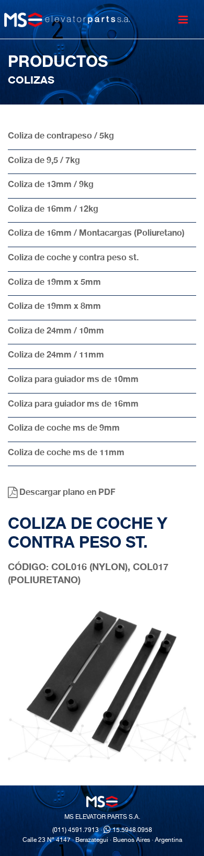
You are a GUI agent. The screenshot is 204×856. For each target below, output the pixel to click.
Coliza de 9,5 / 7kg (44, 161)
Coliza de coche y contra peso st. (73, 259)
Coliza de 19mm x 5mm (54, 283)
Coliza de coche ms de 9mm (64, 429)
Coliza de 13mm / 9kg (51, 185)
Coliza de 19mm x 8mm (54, 307)
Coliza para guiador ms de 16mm (73, 405)
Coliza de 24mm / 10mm (56, 332)
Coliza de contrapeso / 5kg (61, 137)
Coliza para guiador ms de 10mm (73, 380)
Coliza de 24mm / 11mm (56, 356)
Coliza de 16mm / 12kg (53, 210)
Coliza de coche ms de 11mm (66, 453)
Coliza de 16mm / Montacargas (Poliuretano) (96, 234)
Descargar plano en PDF (66, 493)
